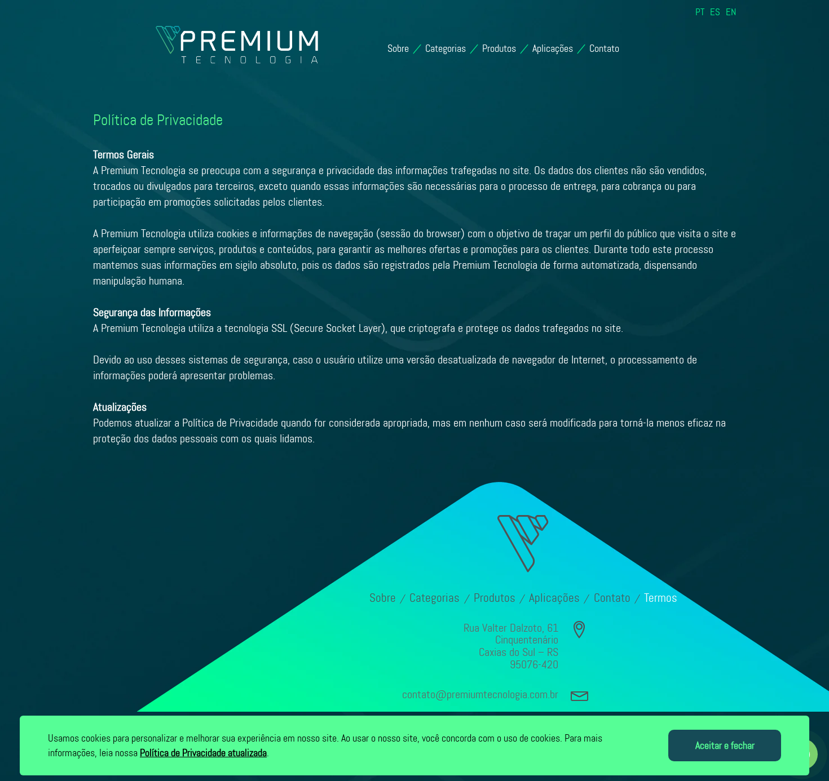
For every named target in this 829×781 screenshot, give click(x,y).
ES (715, 12)
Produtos (499, 48)
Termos (660, 598)
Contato (604, 48)
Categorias (445, 48)
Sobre (398, 48)
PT (699, 12)
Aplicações (552, 48)
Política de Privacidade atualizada (203, 753)
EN (731, 12)
